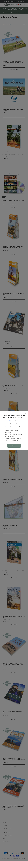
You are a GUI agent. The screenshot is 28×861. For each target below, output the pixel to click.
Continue (14, 445)
